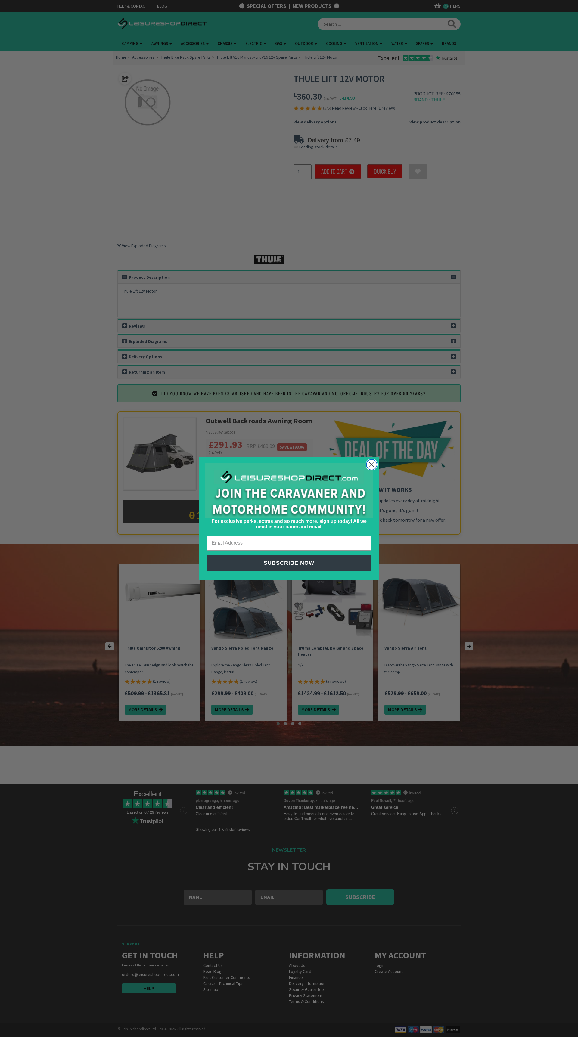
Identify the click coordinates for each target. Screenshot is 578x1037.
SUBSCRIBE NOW (289, 563)
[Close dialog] (371, 464)
